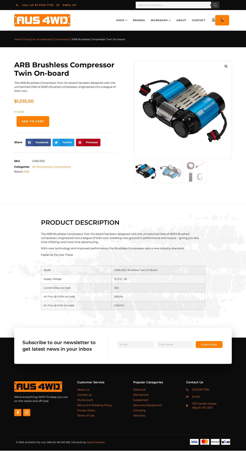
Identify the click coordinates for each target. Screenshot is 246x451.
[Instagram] (26, 412)
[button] (38, 142)
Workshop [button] (159, 20)
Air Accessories (42, 39)
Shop (27, 39)
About (181, 20)
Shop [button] (120, 20)
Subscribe (209, 344)
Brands (139, 20)
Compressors (61, 39)
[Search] (215, 5)
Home (18, 39)
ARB (26, 171)
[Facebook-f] (17, 412)
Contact (199, 20)
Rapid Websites (96, 442)
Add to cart (33, 121)
